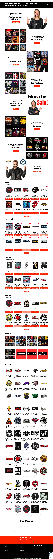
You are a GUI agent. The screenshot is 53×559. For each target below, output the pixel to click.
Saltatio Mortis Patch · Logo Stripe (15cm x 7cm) (43, 232)
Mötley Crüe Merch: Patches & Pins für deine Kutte (43, 515)
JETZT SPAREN (16, 108)
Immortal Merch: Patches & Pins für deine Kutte (18, 439)
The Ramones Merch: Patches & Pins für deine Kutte (43, 489)
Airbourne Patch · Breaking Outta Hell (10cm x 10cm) (9, 209)
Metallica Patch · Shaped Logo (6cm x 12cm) (18, 209)
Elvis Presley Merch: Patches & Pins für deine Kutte (43, 464)
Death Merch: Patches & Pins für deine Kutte (34, 389)
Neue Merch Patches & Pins (31, 359)
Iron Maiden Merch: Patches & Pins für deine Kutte (17, 376)
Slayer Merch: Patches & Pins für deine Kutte (8, 401)
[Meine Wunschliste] (45, 4)
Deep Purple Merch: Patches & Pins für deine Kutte (17, 515)
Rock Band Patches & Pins (19, 346)
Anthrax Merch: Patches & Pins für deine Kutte (43, 376)
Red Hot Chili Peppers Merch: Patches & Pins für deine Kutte (17, 464)
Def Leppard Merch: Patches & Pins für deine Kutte (8, 426)
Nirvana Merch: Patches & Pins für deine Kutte (26, 401)
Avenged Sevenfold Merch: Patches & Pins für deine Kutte (17, 426)
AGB (30, 558)
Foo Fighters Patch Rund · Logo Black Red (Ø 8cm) (9, 195)
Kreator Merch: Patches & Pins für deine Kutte (9, 464)
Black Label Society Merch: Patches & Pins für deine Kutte (18, 502)
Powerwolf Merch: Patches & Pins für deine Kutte (26, 476)
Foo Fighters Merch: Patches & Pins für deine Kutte (26, 515)
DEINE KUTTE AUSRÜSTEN (16, 22)
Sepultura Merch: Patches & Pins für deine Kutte (35, 476)
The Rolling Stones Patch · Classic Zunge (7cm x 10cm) (35, 209)
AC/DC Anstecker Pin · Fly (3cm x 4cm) (17, 270)
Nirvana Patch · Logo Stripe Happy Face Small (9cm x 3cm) (26, 232)
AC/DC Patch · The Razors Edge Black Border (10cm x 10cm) (9, 232)
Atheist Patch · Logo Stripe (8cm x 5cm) (17, 246)
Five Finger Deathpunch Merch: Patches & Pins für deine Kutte (26, 439)
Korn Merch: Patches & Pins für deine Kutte (44, 439)
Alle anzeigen (26, 216)
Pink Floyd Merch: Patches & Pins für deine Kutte (26, 464)
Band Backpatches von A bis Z (42, 346)
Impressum (40, 558)
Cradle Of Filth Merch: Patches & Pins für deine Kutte (34, 515)
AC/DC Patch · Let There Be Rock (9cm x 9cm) (9, 285)
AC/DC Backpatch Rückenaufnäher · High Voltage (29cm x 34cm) (35, 270)
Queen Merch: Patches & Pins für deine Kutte (8, 489)
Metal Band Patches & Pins (9, 346)
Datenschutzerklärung (27, 558)
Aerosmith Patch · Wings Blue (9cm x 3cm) (35, 285)
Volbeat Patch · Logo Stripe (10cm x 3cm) (18, 195)
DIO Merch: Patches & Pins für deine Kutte (17, 414)
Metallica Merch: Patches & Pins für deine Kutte (26, 376)
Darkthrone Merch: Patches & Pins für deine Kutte (35, 502)
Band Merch (6, 549)
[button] (23, 4)
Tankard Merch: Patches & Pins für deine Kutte (26, 502)
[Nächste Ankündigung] (47, 1)
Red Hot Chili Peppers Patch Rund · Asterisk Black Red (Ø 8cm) (18, 323)
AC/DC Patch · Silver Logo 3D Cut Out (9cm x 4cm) (18, 285)
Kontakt (6, 546)
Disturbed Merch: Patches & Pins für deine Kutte (17, 451)
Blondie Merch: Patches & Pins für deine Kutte (17, 489)
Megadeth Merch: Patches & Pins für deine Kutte (43, 389)
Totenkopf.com (15, 558)
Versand (32, 558)
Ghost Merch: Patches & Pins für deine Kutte (8, 414)
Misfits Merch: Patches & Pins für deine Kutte (34, 451)
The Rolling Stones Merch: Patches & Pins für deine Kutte (9, 502)
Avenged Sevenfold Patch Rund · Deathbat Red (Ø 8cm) (17, 232)
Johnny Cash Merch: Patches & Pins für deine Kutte (26, 426)
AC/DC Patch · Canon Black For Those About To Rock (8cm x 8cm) (44, 270)
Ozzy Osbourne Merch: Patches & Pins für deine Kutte (8, 439)
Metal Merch (6, 550)
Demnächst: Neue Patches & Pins (20, 359)
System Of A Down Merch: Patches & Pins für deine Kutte (17, 477)
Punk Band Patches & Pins (30, 346)
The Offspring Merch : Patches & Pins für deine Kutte (43, 426)
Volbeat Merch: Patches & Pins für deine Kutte (35, 414)
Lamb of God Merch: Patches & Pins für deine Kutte (43, 414)
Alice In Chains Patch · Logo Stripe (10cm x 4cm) (35, 246)
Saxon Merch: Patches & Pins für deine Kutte (8, 451)
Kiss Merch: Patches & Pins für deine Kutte (18, 389)
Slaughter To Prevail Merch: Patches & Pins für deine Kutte (9, 477)
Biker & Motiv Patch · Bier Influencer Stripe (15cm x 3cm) (35, 232)
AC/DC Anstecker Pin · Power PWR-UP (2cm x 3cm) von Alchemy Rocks (26, 270)
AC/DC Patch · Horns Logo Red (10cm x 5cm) (18, 308)
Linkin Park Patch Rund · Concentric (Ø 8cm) (35, 195)
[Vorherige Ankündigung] (5, 1)
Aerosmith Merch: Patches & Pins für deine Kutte (9, 514)
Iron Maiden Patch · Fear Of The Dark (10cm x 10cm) (26, 209)
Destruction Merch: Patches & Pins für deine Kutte (43, 452)
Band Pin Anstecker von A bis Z (9, 359)
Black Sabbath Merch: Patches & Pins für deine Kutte (26, 389)
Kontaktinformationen (36, 558)
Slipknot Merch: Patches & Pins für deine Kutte (17, 401)
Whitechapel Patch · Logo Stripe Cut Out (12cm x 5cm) (26, 246)
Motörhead (21, 549)
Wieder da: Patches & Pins (41, 359)
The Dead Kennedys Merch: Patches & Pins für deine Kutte (26, 489)
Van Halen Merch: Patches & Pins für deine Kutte (35, 426)
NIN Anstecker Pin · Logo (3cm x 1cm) (44, 246)
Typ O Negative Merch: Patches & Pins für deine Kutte (43, 502)
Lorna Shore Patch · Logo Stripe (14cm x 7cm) (9, 246)
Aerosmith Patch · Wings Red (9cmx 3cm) (44, 285)
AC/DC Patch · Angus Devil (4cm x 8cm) (26, 323)
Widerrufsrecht (22, 558)
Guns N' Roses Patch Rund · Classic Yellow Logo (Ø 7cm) (9, 323)
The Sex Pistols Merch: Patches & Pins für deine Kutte (26, 452)
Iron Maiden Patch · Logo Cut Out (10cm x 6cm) (26, 195)
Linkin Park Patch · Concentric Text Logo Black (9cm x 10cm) (26, 308)
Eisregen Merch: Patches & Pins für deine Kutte (44, 476)
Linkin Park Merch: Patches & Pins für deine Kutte (35, 439)
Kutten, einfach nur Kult (22, 550)
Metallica (21, 546)
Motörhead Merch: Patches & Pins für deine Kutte (35, 376)
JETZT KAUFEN (16, 64)
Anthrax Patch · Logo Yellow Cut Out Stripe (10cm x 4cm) (44, 209)
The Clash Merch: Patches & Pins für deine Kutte (35, 489)
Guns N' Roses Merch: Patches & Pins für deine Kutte (8, 389)
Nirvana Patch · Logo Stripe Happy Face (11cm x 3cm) (43, 308)
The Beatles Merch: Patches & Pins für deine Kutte (35, 464)
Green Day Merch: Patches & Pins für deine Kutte (35, 401)
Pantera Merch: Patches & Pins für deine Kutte (26, 414)
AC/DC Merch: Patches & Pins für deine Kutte (8, 376)
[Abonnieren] (32, 542)
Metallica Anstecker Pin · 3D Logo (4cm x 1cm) (43, 195)
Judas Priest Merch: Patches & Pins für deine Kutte (43, 402)
